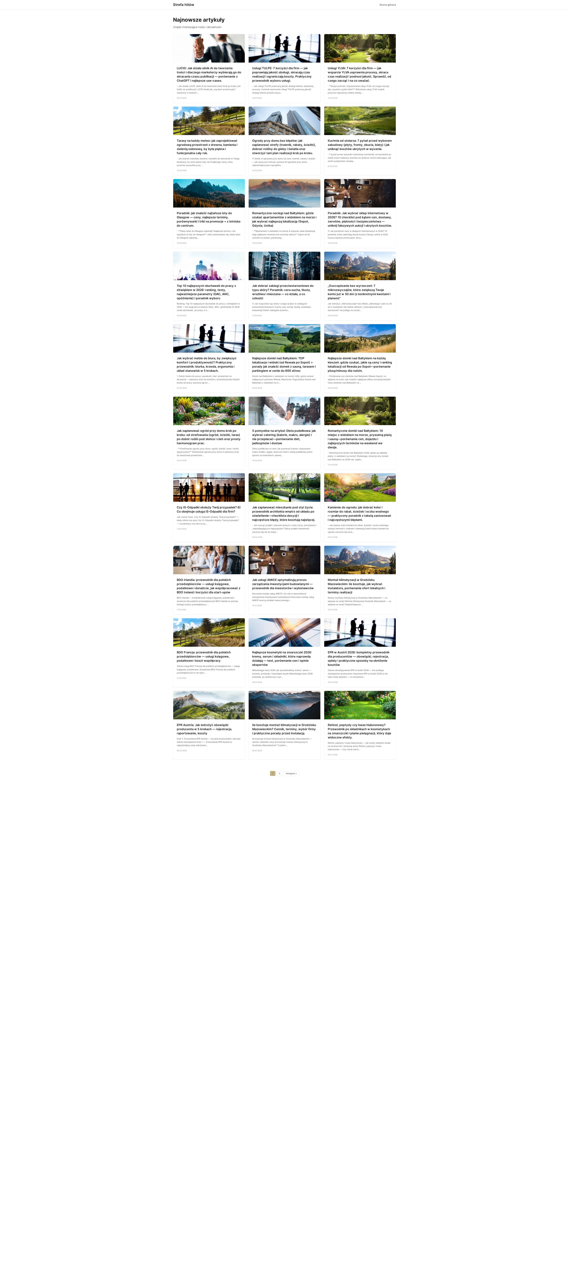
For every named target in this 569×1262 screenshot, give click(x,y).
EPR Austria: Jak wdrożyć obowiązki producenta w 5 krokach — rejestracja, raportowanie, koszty (204, 729)
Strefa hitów (183, 5)
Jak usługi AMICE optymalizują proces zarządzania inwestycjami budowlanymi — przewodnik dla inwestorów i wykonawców (283, 584)
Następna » (291, 773)
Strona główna (387, 4)
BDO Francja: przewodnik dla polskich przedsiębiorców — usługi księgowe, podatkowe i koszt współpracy (204, 656)
